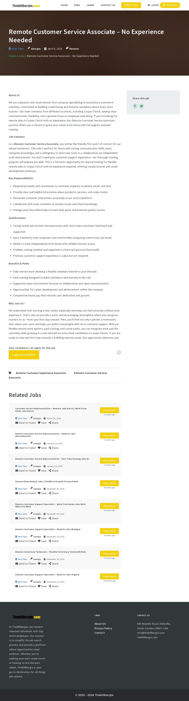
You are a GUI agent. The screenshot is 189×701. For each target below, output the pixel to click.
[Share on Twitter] (141, 106)
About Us (100, 623)
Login (154, 5)
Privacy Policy (103, 628)
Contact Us (108, 5)
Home (64, 5)
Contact (99, 632)
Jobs (21, 56)
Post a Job (131, 5)
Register (171, 5)
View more (109, 410)
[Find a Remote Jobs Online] (26, 5)
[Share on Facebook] (135, 106)
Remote (74, 48)
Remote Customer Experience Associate (41, 373)
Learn (90, 5)
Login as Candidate (23, 354)
